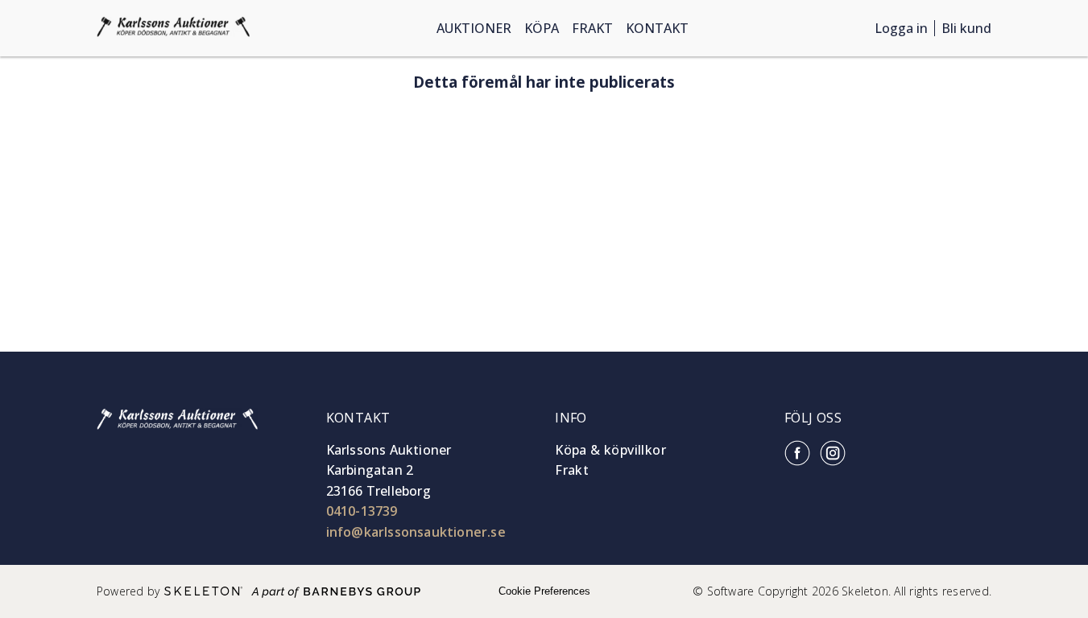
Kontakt (657, 28)
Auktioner (473, 28)
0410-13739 (362, 511)
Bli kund (966, 28)
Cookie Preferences (544, 591)
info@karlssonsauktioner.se (416, 532)
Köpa (541, 28)
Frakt (592, 28)
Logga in (901, 28)
